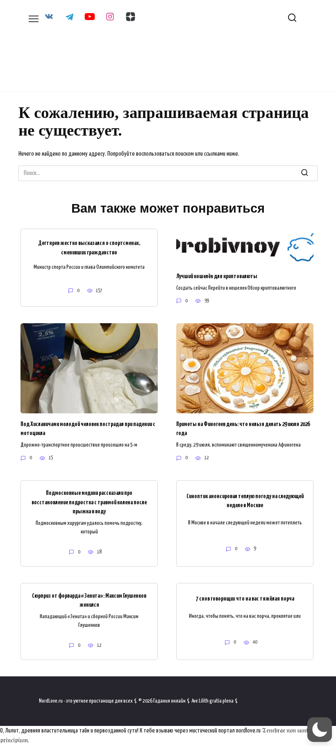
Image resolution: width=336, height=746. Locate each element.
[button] (319, 729)
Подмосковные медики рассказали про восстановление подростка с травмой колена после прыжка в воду (89, 502)
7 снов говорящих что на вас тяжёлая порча (245, 599)
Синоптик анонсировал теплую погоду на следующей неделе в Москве (245, 500)
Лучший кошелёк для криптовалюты (216, 276)
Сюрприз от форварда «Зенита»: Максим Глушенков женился (89, 600)
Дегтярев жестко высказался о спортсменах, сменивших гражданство (89, 247)
